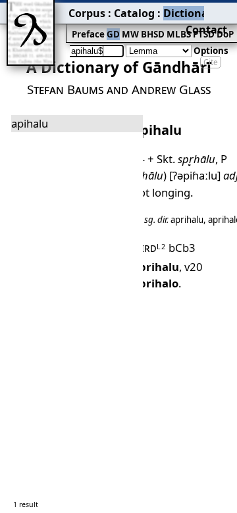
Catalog (134, 13)
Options (211, 51)
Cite (210, 62)
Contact (206, 29)
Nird (149, 247)
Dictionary (191, 13)
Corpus (86, 13)
